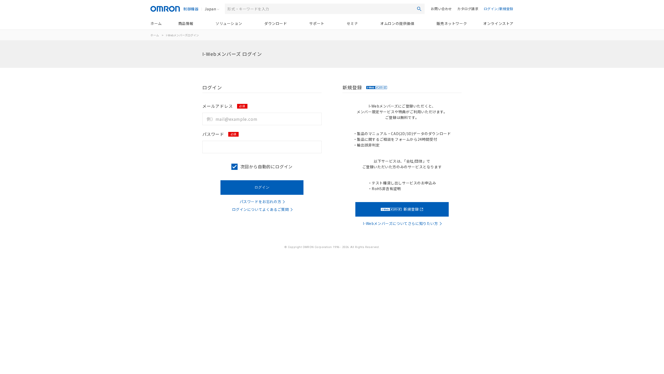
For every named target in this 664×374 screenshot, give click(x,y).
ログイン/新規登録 (498, 8)
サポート (316, 23)
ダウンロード (275, 23)
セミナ (352, 23)
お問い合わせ (441, 8)
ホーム (156, 23)
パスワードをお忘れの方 (260, 201)
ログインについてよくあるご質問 (260, 209)
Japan (210, 9)
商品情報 (185, 23)
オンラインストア (498, 23)
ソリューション (229, 23)
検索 (419, 9)
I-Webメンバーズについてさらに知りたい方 (400, 223)
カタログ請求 (468, 8)
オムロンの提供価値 (397, 23)
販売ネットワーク (452, 23)
